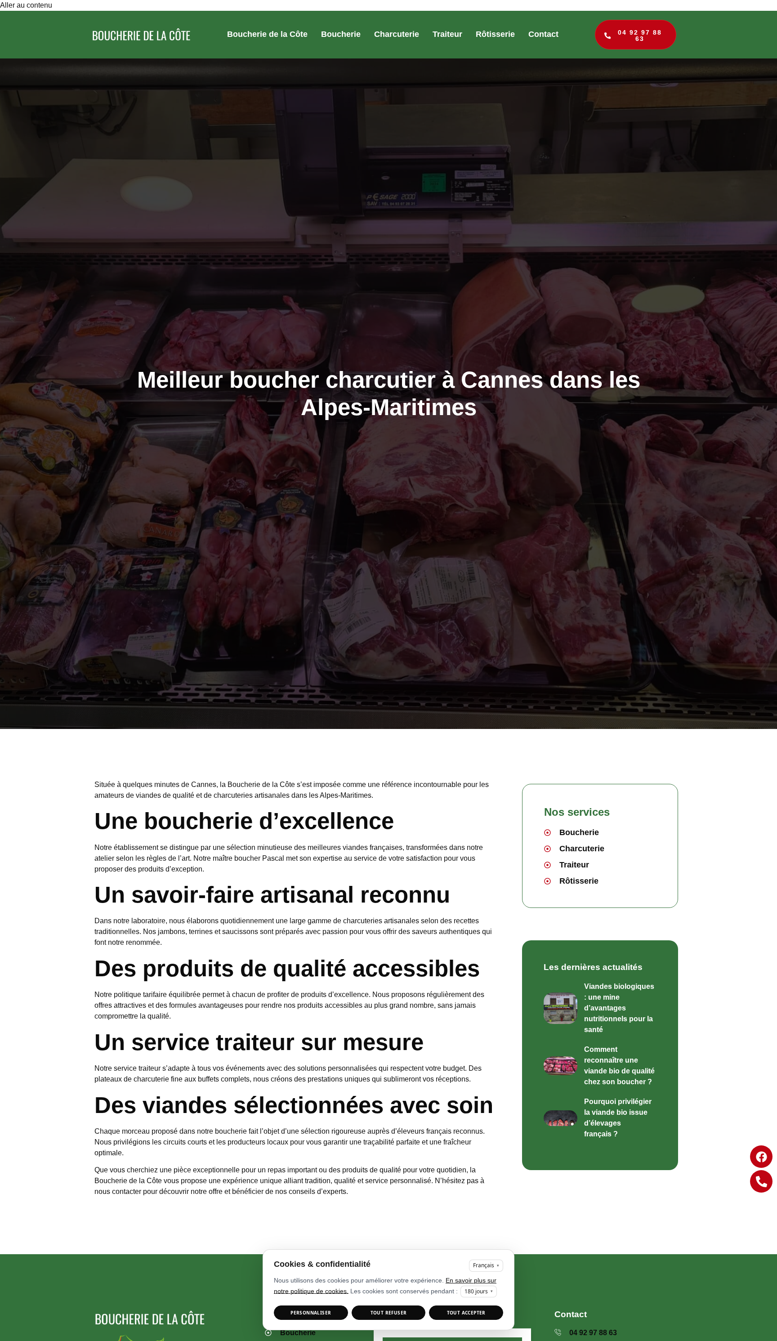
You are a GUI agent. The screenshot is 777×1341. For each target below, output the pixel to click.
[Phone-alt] (761, 1181)
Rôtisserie (495, 34)
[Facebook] (761, 1156)
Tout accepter (466, 1313)
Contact (543, 34)
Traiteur (447, 34)
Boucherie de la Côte (267, 34)
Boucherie (341, 34)
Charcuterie (396, 34)
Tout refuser (389, 1313)
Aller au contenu (26, 5)
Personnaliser (310, 1313)
